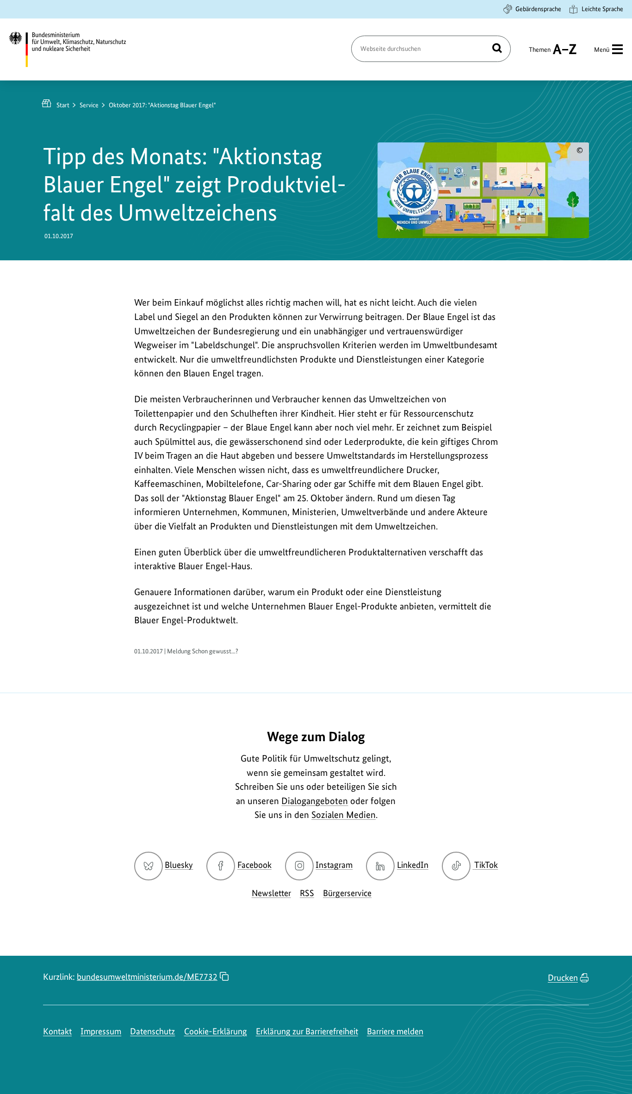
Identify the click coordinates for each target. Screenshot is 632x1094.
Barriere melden (395, 1031)
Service (89, 105)
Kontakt (57, 1031)
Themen (540, 53)
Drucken (563, 977)
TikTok (486, 865)
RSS (307, 893)
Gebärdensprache (538, 8)
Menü (601, 49)
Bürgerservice (347, 893)
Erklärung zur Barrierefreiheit (307, 1031)
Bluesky (179, 865)
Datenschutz (152, 1031)
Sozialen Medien (343, 814)
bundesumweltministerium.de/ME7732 (147, 976)
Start (62, 105)
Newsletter (271, 893)
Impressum (101, 1031)
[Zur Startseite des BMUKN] (75, 49)
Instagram (334, 865)
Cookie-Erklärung (215, 1031)
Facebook (254, 865)
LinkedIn (412, 865)
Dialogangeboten (314, 800)
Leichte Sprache (602, 8)
